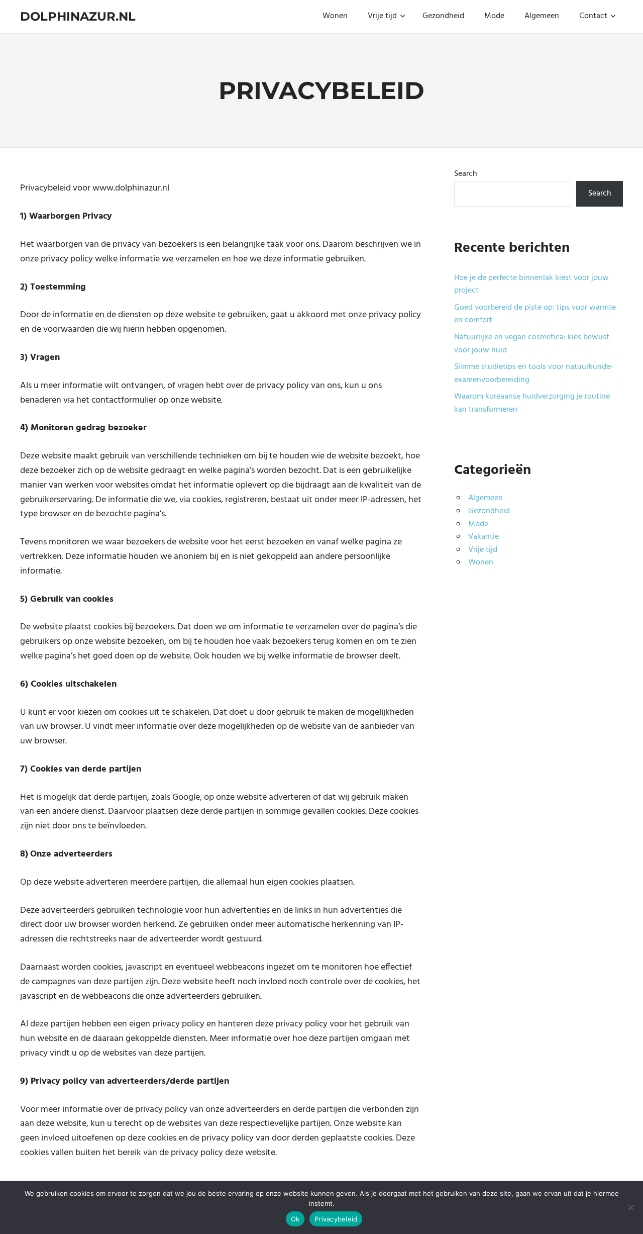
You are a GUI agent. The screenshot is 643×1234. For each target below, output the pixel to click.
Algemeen (541, 16)
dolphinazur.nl (78, 16)
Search (465, 173)
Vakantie (483, 536)
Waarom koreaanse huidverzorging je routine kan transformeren (532, 403)
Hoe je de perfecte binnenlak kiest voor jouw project (531, 284)
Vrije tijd (382, 16)
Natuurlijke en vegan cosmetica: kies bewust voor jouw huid (531, 344)
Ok (295, 1219)
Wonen (335, 16)
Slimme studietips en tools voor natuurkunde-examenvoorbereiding (533, 373)
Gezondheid (443, 16)
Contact (593, 16)
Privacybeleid (335, 1219)
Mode (494, 16)
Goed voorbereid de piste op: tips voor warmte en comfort (535, 314)
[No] (630, 1207)
